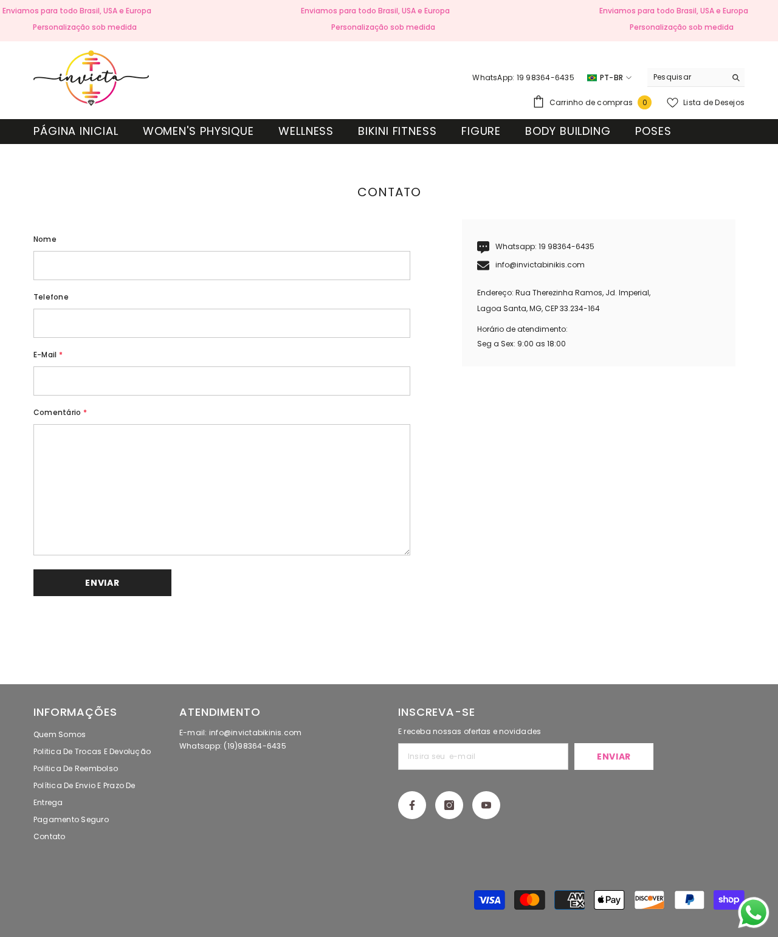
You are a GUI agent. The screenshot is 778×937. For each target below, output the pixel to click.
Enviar (614, 756)
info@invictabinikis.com (540, 264)
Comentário (60, 412)
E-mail (48, 354)
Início (365, 150)
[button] (102, 582)
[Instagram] (449, 805)
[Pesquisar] (696, 77)
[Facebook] (412, 805)
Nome (45, 239)
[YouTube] (486, 805)
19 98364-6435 (566, 246)
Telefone (51, 297)
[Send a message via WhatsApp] (753, 912)
